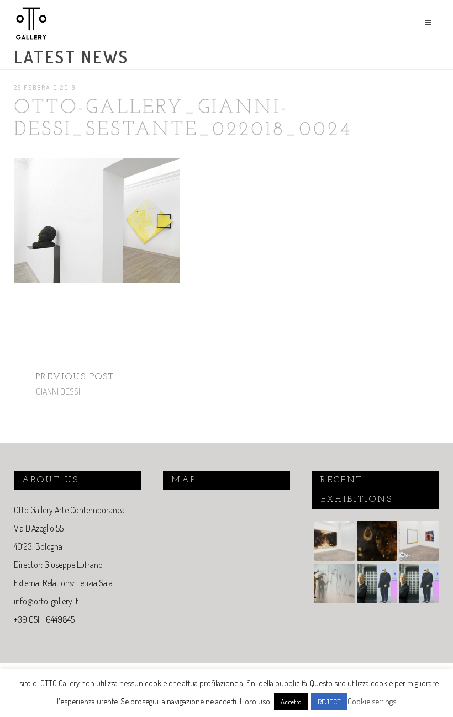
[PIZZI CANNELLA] (376, 542)
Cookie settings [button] (371, 701)
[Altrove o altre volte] (418, 542)
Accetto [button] (291, 701)
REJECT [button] (329, 701)
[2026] (333, 542)
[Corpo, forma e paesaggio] (333, 585)
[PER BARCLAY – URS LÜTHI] (418, 585)
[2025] (376, 585)
